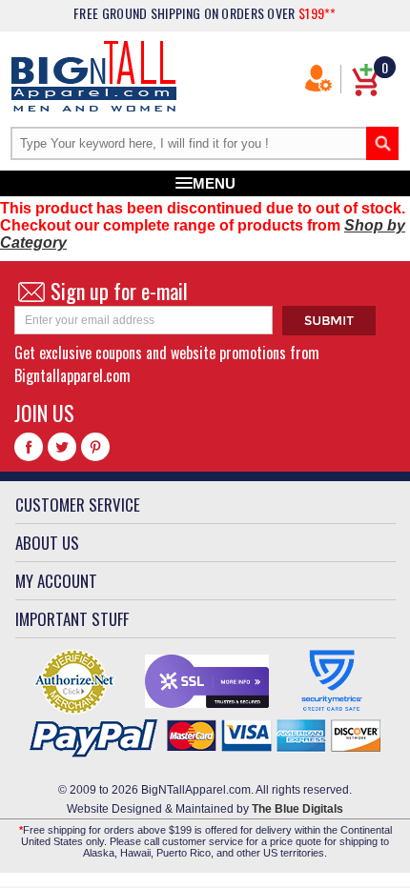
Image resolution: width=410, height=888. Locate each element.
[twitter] (62, 447)
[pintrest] (95, 447)
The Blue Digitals (297, 809)
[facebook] (28, 447)
